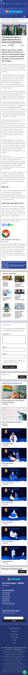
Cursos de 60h (5, 598)
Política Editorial (14, 634)
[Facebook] (3, 225)
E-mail (4, 354)
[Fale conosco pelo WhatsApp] (25, 672)
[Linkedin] (9, 225)
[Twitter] (6, 225)
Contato (14, 642)
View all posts (5, 241)
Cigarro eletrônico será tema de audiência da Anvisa (19, 285)
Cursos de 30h (5, 596)
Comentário (6, 334)
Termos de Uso (14, 631)
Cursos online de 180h (7, 463)
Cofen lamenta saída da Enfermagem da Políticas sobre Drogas (13, 262)
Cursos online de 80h (7, 522)
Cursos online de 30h (7, 561)
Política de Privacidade (14, 628)
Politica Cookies (14, 637)
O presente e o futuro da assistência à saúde (7, 299)
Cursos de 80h (5, 600)
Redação (14, 640)
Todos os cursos (6, 602)
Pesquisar (22, 377)
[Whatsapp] (11, 225)
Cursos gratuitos (6, 592)
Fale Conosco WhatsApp (8, 603)
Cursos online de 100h (7, 502)
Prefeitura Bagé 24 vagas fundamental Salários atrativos (7, 315)
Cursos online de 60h (7, 541)
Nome (4, 347)
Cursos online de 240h (7, 443)
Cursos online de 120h (7, 483)
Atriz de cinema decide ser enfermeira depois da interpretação (13, 266)
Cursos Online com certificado (12, 383)
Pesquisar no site (5, 374)
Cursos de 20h (5, 594)
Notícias (22, 45)
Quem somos (5, 585)
